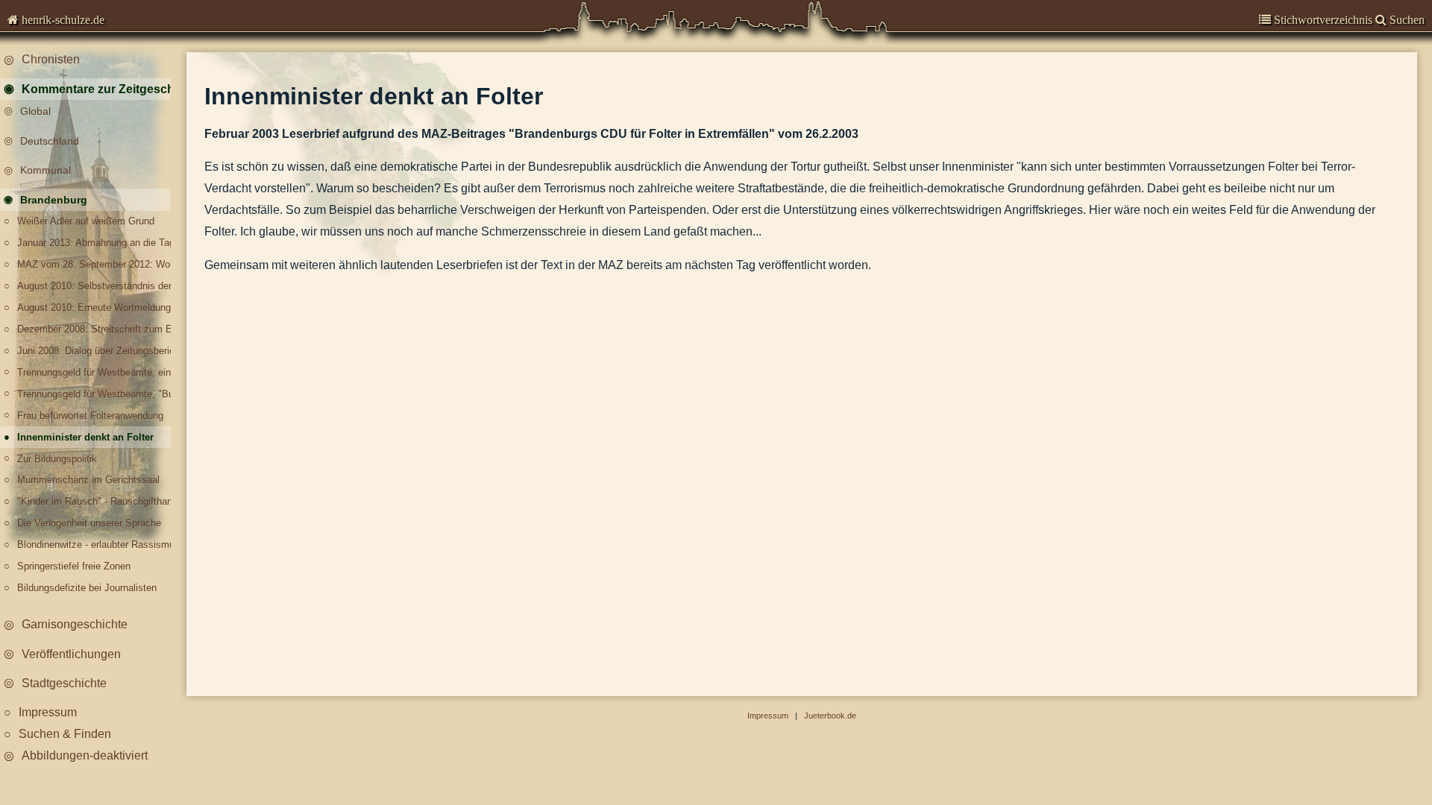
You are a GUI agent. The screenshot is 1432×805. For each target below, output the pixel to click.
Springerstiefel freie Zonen (74, 566)
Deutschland (49, 141)
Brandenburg (53, 200)
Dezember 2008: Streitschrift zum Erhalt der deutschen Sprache (98, 329)
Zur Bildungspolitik (57, 458)
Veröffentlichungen (71, 654)
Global (35, 111)
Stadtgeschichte (64, 683)
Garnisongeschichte (75, 624)
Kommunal (45, 170)
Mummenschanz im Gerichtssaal (88, 479)
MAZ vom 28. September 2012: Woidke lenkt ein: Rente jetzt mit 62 (98, 264)
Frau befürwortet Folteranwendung (90, 415)
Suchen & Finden (65, 733)
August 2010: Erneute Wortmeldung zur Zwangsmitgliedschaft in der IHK (98, 307)
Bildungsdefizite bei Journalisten (87, 587)
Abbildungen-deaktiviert (85, 755)
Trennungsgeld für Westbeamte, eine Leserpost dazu (98, 372)
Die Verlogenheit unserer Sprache (89, 522)
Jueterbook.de (830, 715)
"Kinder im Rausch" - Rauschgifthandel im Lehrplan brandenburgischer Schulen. (98, 501)
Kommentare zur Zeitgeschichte (103, 89)
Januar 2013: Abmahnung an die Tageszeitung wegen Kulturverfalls (98, 242)
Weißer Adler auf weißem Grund (85, 221)
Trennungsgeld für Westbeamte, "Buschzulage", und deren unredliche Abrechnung (98, 394)
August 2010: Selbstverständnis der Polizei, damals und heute (98, 285)
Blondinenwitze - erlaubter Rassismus (98, 544)
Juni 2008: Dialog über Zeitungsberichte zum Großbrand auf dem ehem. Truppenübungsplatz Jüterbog (98, 350)
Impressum (48, 712)
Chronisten (51, 59)
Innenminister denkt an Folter (85, 437)
